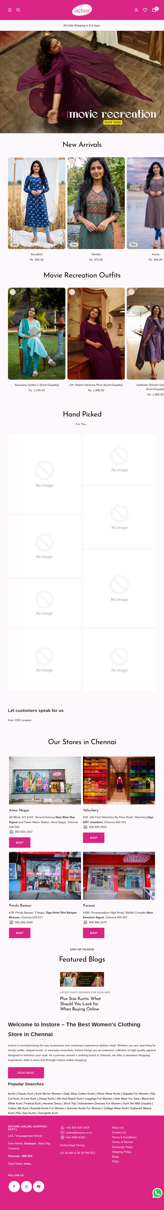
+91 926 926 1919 (77, 1127)
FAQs (115, 1161)
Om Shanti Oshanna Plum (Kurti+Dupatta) (96, 384)
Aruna (155, 254)
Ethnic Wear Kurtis (108, 1093)
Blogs (115, 1156)
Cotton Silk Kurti (18, 1108)
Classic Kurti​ (25, 1093)
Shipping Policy (121, 1151)
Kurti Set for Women (48, 1093)
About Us (118, 1127)
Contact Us (119, 1132)
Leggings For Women (98, 1098)
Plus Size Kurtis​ (26, 1113)
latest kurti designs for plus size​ (85, 992)
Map (19, 842)
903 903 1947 (24, 831)
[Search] (18, 10)
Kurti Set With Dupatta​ (137, 1103)
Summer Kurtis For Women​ (84, 1108)
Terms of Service (122, 1142)
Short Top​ (70, 1103)
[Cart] (154, 10)
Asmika (96, 254)
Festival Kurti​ (32, 1103)
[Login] (136, 10)
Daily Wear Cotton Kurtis (79, 1093)
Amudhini (37, 254)
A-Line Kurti (28, 1098)
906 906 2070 (98, 922)
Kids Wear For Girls (127, 1098)
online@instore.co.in (79, 1132)
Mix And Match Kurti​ (69, 1098)
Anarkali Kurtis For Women (47, 1108)
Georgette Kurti (48, 1113)
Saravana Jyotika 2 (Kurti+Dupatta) (37, 384)
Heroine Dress (52, 1103)
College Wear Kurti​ (116, 1108)
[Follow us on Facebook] (14, 1186)
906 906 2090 (24, 922)
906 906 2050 (98, 827)
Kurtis (11, 1093)
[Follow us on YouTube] (38, 1186)
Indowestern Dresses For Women (99, 1103)
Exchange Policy (122, 1147)
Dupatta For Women (136, 1093)
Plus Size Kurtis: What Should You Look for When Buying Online (80, 1004)
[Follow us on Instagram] (26, 1186)
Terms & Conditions (124, 1137)
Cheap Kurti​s (46, 1098)
